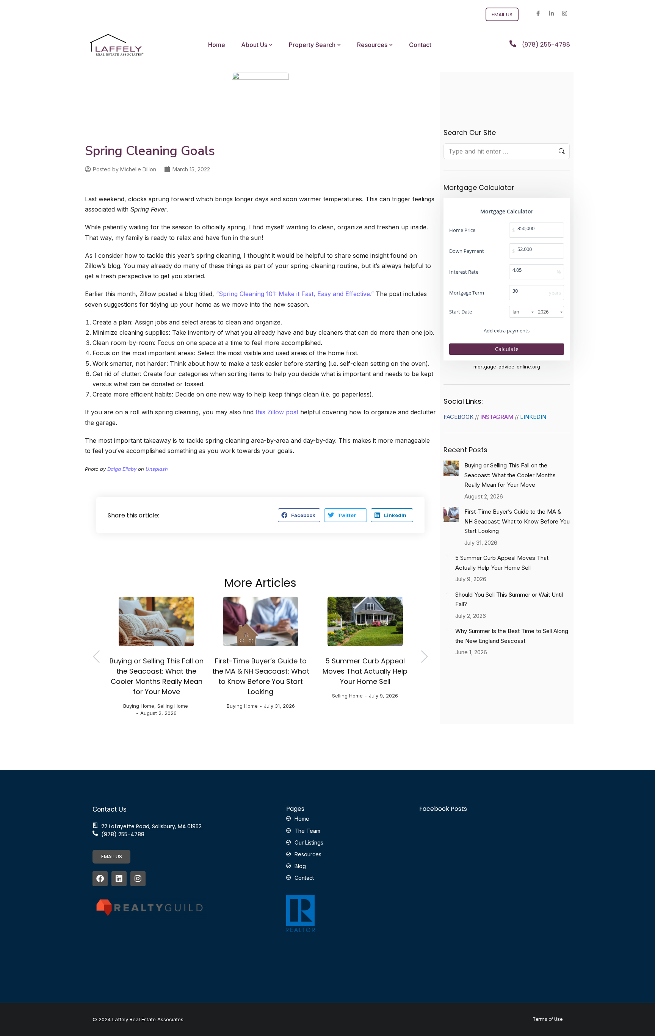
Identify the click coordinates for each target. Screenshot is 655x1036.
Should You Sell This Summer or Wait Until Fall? (509, 599)
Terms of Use (548, 1019)
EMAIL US (111, 856)
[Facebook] (100, 878)
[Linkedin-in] (551, 13)
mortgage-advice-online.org (506, 366)
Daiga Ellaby (121, 469)
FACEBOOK (458, 416)
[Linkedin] (119, 878)
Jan (515, 311)
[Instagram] (564, 13)
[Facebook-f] (538, 13)
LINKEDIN (533, 416)
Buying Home (138, 706)
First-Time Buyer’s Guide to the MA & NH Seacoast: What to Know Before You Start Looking (260, 676)
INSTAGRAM (496, 416)
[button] (299, 515)
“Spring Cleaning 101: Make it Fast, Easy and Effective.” (295, 294)
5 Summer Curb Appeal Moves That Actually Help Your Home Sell (365, 671)
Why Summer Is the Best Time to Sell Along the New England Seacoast (511, 635)
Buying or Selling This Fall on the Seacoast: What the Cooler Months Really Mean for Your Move (157, 676)
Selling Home (172, 706)
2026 (543, 311)
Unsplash (157, 469)
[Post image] (156, 621)
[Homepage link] (117, 45)
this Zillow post (276, 412)
